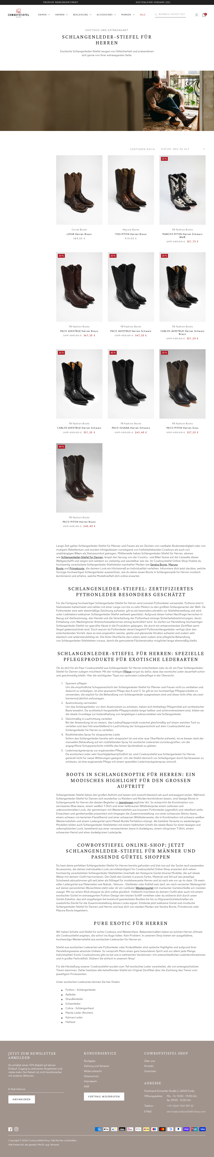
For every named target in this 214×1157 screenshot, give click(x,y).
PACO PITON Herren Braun (79, 522)
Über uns (149, 1061)
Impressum (90, 1081)
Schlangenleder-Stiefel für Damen (82, 557)
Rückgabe (89, 1061)
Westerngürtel (144, 888)
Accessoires (105, 15)
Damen (42, 15)
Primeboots (77, 568)
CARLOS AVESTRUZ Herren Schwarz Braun (182, 333)
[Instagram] (16, 1129)
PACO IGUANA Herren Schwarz (131, 428)
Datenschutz (91, 1076)
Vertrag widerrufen (104, 1097)
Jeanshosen (126, 802)
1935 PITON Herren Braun (131, 234)
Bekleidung (80, 15)
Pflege (127, 671)
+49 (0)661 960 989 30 (180, 1106)
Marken (126, 15)
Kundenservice (100, 1053)
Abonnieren (22, 1099)
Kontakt (148, 1066)
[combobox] (170, 14)
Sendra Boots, (159, 564)
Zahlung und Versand (96, 1066)
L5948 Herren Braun (79, 234)
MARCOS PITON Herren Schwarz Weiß (182, 236)
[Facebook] (10, 1129)
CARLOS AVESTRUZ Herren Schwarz (79, 428)
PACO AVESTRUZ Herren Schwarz (130, 331)
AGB (86, 1086)
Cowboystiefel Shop (166, 1053)
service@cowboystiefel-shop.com (186, 1111)
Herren (60, 15)
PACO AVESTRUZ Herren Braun (79, 331)
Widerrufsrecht (93, 1071)
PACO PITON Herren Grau (182, 428)
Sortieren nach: (143, 149)
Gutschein (150, 1071)
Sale (143, 15)
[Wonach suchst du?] (156, 14)
